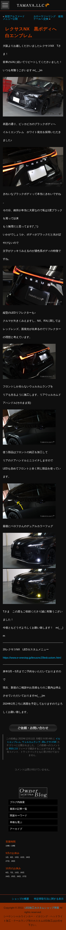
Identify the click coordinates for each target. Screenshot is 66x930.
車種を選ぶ (16, 822)
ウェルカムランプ (31, 742)
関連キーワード (18, 815)
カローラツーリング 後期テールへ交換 (48, 17)
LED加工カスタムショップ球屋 (42, 907)
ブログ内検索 (17, 802)
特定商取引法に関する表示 (49, 898)
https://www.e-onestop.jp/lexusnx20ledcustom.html (32, 657)
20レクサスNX (49, 742)
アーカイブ (16, 828)
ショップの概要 (20, 898)
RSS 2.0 (13, 748)
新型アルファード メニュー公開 (15, 17)
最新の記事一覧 (18, 808)
